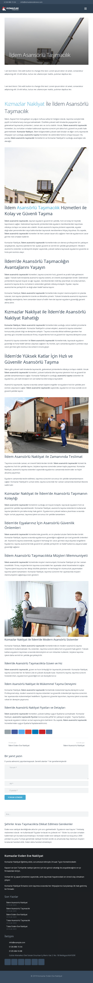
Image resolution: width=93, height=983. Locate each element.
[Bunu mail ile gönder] (8, 732)
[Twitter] (69, 2)
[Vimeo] (28, 962)
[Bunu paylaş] (14, 732)
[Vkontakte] (73, 2)
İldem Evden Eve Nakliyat (16, 914)
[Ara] (90, 8)
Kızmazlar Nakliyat (24, 103)
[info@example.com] (7, 942)
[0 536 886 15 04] (7, 947)
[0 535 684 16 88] (7, 951)
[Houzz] (85, 2)
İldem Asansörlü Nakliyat (16, 902)
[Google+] (14, 962)
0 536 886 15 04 (10, 2)
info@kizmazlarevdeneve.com (31, 2)
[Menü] (85, 8)
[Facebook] (65, 2)
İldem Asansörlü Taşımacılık (18, 908)
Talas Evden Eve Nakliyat (16, 926)
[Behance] (81, 2)
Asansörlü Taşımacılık (38, 207)
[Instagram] (89, 2)
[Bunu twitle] (21, 732)
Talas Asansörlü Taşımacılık (18, 920)
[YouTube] (77, 2)
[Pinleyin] (42, 732)
